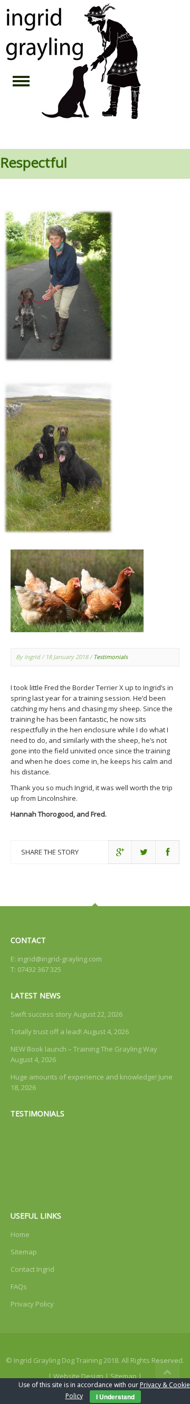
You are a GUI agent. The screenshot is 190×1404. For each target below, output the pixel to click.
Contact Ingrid (32, 1269)
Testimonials (110, 657)
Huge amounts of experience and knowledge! (84, 1077)
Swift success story (41, 1014)
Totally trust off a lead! (46, 1031)
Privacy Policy (32, 1304)
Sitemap (24, 1251)
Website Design (78, 1376)
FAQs (19, 1286)
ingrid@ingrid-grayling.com (59, 959)
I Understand (115, 1396)
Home (20, 1234)
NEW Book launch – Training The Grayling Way (84, 1049)
